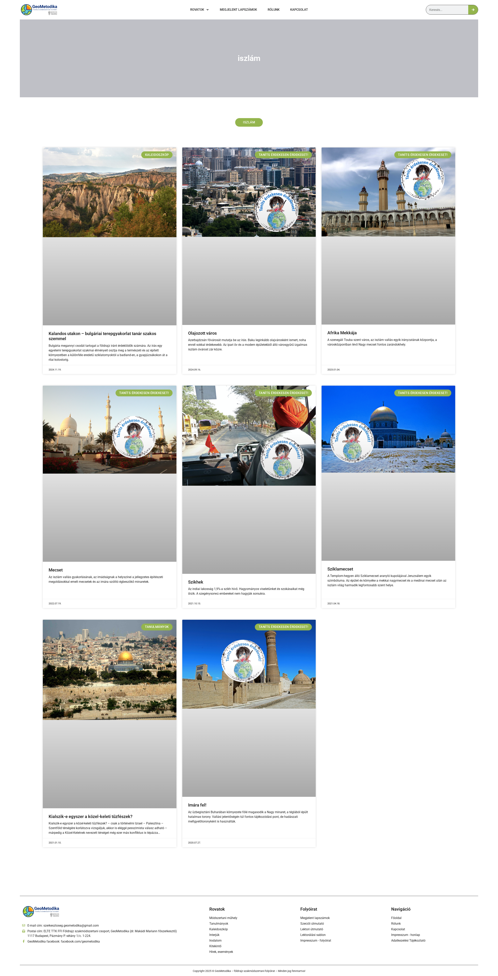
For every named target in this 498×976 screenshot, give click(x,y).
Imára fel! (197, 805)
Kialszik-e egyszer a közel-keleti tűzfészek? (90, 816)
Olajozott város (202, 333)
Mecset (56, 570)
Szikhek (195, 582)
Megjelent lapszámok (238, 9)
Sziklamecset (340, 569)
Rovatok (197, 9)
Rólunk (274, 9)
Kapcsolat (299, 9)
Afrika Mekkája (342, 332)
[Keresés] (473, 9)
